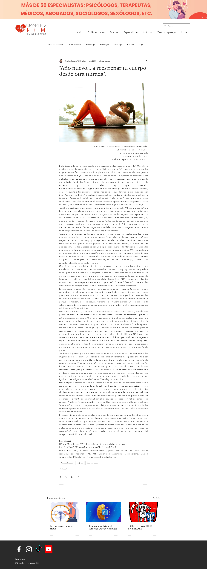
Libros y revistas (74, 44)
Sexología (104, 44)
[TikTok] (39, 549)
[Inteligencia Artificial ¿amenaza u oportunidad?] (103, 512)
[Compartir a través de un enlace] (78, 477)
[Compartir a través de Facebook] (60, 477)
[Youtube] (48, 549)
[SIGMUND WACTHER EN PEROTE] (142, 512)
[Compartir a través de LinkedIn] (72, 477)
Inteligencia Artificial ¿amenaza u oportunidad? (103, 527)
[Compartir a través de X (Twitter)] (66, 477)
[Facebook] (19, 549)
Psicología (117, 44)
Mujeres (80, 463)
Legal (140, 44)
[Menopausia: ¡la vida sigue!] (64, 512)
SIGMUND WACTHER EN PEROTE (140, 527)
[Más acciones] (146, 61)
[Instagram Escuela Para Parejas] (29, 549)
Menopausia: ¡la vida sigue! (61, 527)
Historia (130, 44)
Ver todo (156, 498)
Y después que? (67, 463)
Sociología (90, 44)
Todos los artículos (55, 44)
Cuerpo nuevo (92, 463)
